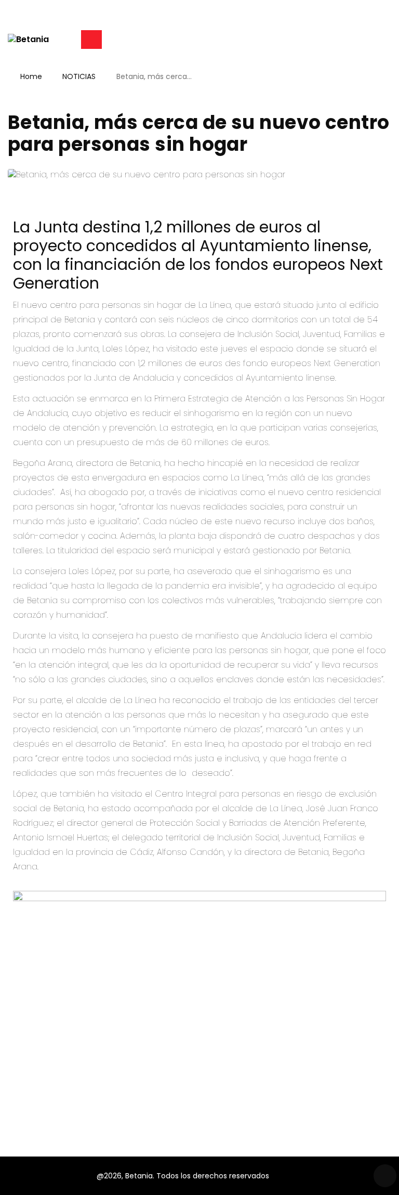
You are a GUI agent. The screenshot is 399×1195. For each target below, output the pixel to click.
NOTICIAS (79, 76)
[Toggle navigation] (91, 39)
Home (31, 76)
